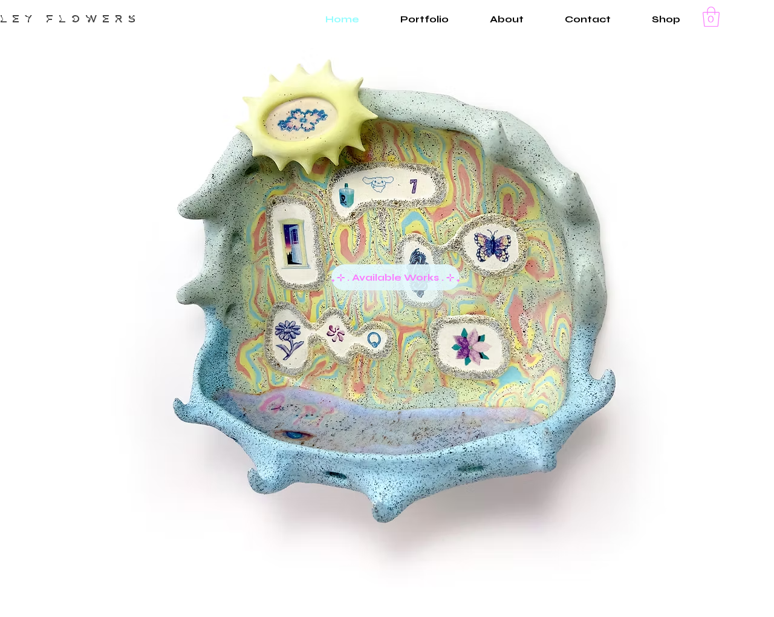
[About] (471, 347)
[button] (711, 17)
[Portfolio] (492, 247)
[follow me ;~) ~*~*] (294, 243)
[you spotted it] (293, 433)
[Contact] (290, 340)
